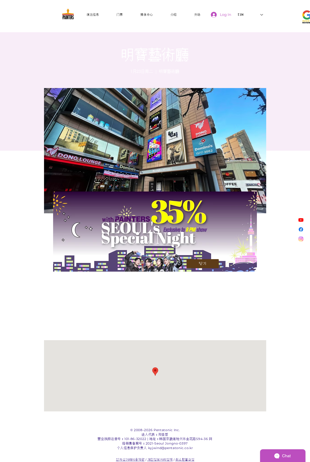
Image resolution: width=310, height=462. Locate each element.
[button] (203, 263)
